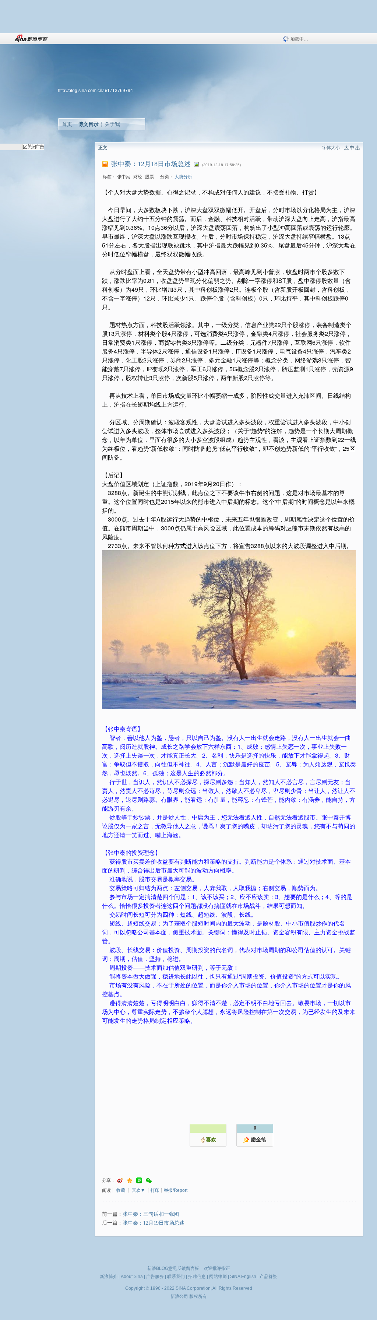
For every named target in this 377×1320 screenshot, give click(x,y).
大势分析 (183, 176)
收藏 (120, 1190)
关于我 (112, 124)
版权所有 (198, 1296)
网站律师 (218, 1276)
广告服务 (155, 1276)
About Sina (132, 1276)
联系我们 (176, 1276)
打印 (155, 1190)
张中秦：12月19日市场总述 (153, 1223)
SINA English (243, 1276)
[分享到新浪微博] (120, 1180)
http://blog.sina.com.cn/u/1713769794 (95, 90)
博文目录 (88, 124)
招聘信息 (197, 1276)
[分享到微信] (149, 1180)
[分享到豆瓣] (139, 1180)
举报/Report (175, 1190)
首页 (67, 124)
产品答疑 (268, 1276)
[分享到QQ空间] (130, 1180)
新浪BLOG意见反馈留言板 (173, 1268)
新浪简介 (108, 1276)
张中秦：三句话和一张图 (151, 1214)
